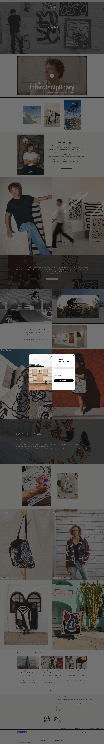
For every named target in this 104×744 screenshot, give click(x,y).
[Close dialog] (74, 355)
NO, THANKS (64, 384)
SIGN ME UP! (63, 380)
